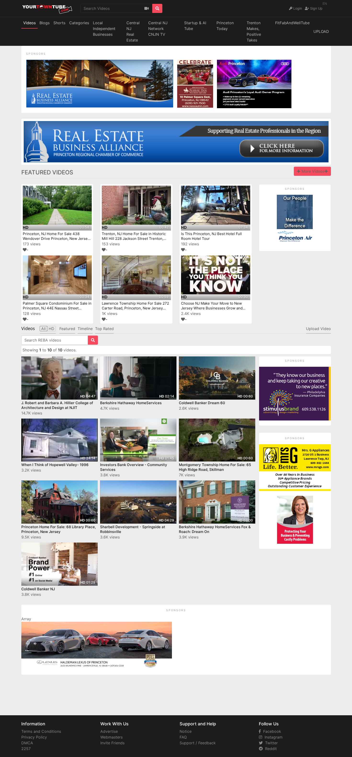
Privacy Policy (34, 737)
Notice (186, 731)
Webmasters (111, 737)
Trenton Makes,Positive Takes (254, 31)
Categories (79, 22)
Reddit (270, 748)
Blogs (45, 22)
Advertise (109, 731)
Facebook (271, 731)
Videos (29, 22)
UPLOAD (321, 31)
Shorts (59, 22)
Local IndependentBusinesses (104, 28)
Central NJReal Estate (133, 31)
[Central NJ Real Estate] (99, 83)
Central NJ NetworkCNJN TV (158, 28)
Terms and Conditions (41, 731)
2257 (26, 748)
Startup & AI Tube (195, 25)
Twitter (270, 742)
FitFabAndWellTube (292, 22)
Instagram (272, 737)
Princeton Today (225, 25)
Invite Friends (112, 742)
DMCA (27, 742)
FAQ (183, 737)
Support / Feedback (198, 742)
